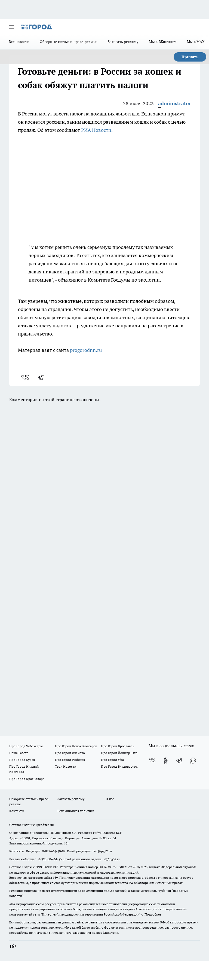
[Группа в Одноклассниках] (166, 760)
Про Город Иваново (70, 753)
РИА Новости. (97, 130)
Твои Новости (65, 766)
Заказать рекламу (123, 41)
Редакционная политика (75, 811)
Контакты (16, 811)
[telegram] (42, 377)
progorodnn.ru (86, 350)
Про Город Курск (22, 760)
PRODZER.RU (47, 867)
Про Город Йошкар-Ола (119, 753)
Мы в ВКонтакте (163, 41)
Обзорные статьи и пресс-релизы (68, 41)
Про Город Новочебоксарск (76, 746)
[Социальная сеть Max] (193, 760)
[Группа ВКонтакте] (152, 760)
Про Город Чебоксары (26, 746)
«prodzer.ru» (45, 825)
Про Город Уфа (112, 760)
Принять (190, 56)
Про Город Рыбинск (70, 760)
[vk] (25, 377)
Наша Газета (18, 753)
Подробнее (153, 914)
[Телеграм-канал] (179, 760)
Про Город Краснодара (26, 779)
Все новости (19, 41)
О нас (110, 799)
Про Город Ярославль (117, 746)
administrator (174, 103)
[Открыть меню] (11, 27)
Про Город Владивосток (119, 766)
